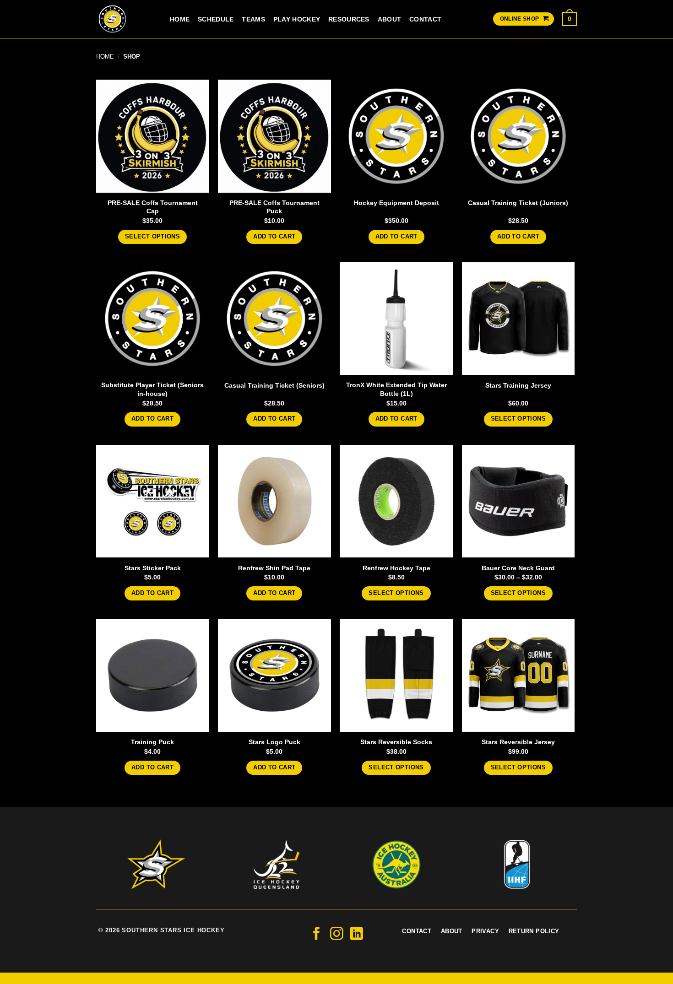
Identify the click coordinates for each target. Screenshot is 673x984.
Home (180, 19)
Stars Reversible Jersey (518, 742)
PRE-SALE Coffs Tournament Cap (153, 207)
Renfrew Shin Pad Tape (274, 568)
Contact (425, 19)
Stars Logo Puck (274, 742)
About (389, 19)
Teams (253, 19)
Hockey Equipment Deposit (396, 202)
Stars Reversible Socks (396, 742)
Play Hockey (296, 19)
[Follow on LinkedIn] (356, 934)
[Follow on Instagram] (336, 934)
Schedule (215, 19)
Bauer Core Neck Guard (518, 568)
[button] (569, 18)
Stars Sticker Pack (153, 568)
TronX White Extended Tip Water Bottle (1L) (396, 389)
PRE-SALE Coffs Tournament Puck (274, 207)
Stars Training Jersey (518, 385)
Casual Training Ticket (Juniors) (518, 202)
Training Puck (152, 742)
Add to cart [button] (274, 236)
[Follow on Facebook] (316, 934)
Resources (348, 19)
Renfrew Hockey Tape (396, 568)
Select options (152, 236)
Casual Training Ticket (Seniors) (274, 385)
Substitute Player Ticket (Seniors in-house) (152, 389)
